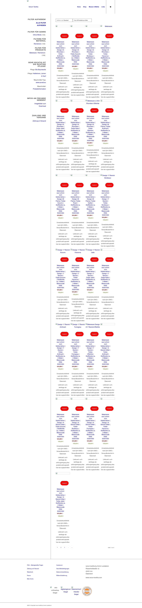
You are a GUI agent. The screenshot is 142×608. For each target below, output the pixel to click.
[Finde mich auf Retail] (76, 591)
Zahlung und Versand (33, 568)
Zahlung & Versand (39, 121)
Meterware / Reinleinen (37, 53)
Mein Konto (30, 579)
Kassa (29, 575)
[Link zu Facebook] (101, 605)
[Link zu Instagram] (104, 605)
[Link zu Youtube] (113, 605)
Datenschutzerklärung (62, 572)
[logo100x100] (32, 7)
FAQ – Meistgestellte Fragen (35, 565)
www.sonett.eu (41, 82)
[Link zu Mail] (110, 605)
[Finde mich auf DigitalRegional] (66, 589)
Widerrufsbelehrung (61, 575)
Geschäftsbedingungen (62, 568)
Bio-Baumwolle (40, 69)
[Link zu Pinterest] (107, 605)
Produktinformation (39, 89)
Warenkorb (30, 572)
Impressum (59, 565)
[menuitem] (79, 7)
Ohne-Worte (37, 35)
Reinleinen (37, 44)
